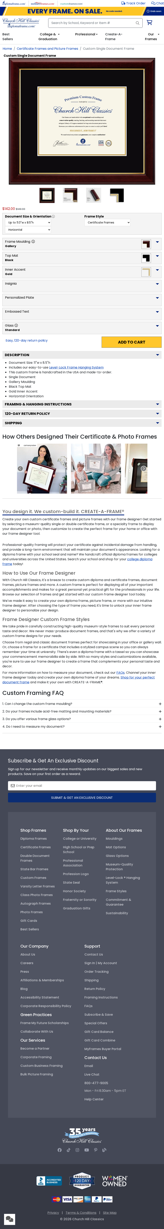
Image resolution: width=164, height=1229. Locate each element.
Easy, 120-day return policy (27, 340)
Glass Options (117, 855)
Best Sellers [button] (7, 36)
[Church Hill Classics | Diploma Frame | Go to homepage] (20, 23)
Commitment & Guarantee (118, 902)
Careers (26, 963)
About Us (27, 954)
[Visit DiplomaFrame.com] (14, 3)
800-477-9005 (96, 1083)
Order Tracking (96, 971)
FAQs (88, 1006)
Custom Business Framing (41, 1065)
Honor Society (74, 891)
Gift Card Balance (98, 1031)
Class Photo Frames (36, 895)
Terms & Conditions (81, 1212)
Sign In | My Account (100, 963)
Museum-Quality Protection (119, 866)
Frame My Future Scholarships (44, 1023)
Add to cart (131, 342)
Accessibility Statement (39, 997)
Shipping (13, 422)
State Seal (71, 882)
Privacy (53, 1212)
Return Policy (94, 989)
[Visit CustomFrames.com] (71, 3)
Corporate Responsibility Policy (45, 1006)
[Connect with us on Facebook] (60, 1150)
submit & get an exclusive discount (82, 797)
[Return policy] (82, 1180)
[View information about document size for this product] (53, 216)
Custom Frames (33, 877)
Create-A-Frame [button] (113, 36)
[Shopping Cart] (149, 23)
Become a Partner (34, 1048)
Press (24, 971)
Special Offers (95, 1023)
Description (17, 354)
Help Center (94, 1099)
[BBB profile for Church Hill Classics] (49, 1180)
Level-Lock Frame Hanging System (76, 367)
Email (88, 1066)
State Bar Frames (34, 869)
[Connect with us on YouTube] (86, 1150)
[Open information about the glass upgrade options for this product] (16, 325)
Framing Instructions (101, 997)
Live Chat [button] (91, 1074)
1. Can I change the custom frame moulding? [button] (37, 703)
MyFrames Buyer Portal (102, 1049)
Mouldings (114, 838)
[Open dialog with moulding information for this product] (33, 241)
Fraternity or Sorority (79, 899)
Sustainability (117, 913)
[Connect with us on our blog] (104, 1150)
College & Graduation (47, 36)
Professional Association (73, 863)
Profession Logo (76, 874)
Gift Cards (28, 920)
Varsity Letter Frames (37, 886)
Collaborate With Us (36, 1031)
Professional (85, 34)
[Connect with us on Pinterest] (95, 1150)
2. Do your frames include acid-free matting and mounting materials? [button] (56, 711)
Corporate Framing (36, 1057)
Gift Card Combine (99, 1040)
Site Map (110, 1212)
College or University (79, 838)
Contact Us (93, 954)
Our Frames (151, 36)
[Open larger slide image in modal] (42, 468)
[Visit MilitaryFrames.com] (42, 3)
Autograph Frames (35, 903)
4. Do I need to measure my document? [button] (33, 726)
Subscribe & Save (98, 1014)
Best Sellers (29, 929)
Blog (24, 989)
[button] (157, 3)
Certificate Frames (35, 847)
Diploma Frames (33, 838)
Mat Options (116, 847)
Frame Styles (116, 891)
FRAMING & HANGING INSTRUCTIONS (38, 404)
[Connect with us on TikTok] (68, 1150)
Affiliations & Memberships (42, 980)
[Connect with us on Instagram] (77, 1150)
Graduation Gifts (76, 908)
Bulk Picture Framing (36, 1074)
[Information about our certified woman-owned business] (115, 1180)
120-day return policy (27, 413)
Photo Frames (31, 912)
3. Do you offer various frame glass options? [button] (36, 719)
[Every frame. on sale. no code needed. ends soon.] (82, 11)
